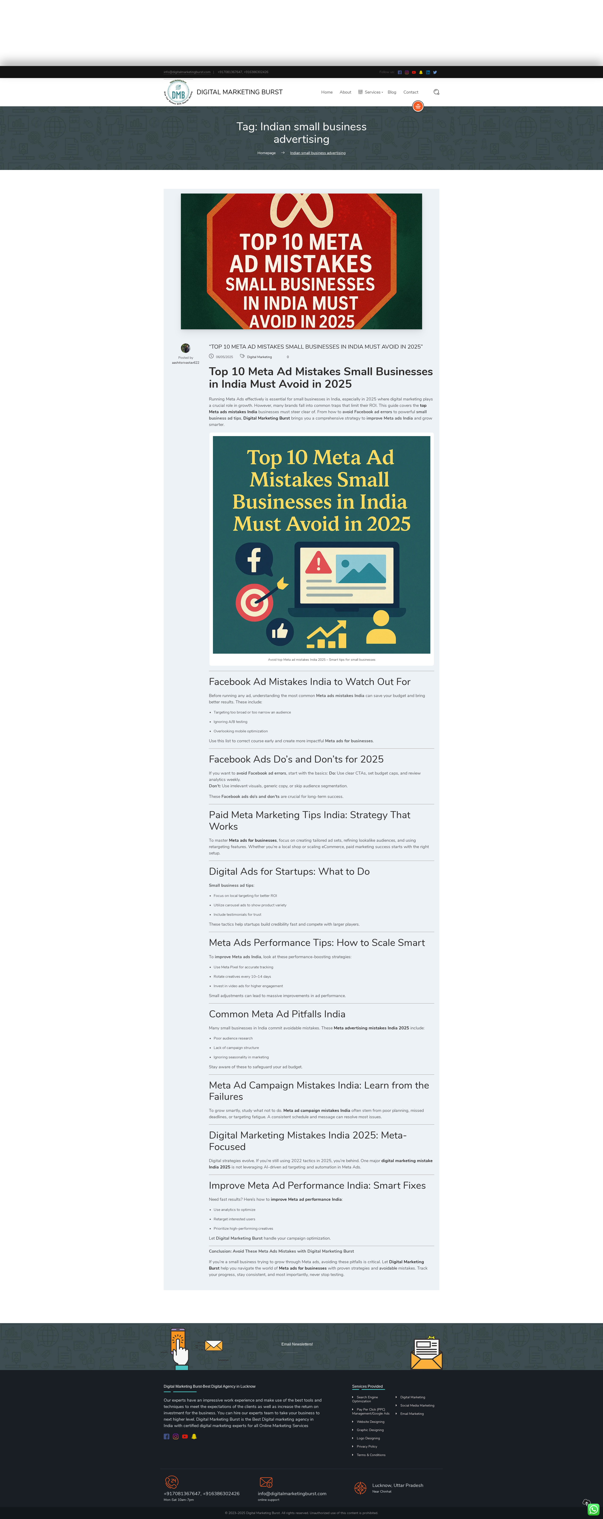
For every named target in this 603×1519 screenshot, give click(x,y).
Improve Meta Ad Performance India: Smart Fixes (317, 1185)
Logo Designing (368, 1438)
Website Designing (370, 1422)
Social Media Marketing (417, 1405)
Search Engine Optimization (365, 1399)
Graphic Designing (370, 1430)
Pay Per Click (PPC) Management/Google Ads (371, 1411)
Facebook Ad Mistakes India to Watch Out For (310, 682)
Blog (392, 92)
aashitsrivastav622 (185, 362)
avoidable (388, 1268)
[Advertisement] (141, 33)
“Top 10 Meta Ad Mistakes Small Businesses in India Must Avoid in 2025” (316, 347)
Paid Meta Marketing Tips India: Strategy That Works (309, 820)
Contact (410, 92)
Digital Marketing (259, 357)
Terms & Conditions (371, 1455)
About (345, 92)
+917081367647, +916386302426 (202, 1493)
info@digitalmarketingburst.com (187, 72)
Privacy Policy (367, 1446)
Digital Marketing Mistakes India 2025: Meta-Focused (308, 1141)
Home (327, 92)
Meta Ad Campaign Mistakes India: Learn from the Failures (319, 1091)
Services (373, 92)
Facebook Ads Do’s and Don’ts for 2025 (296, 759)
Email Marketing (412, 1414)
